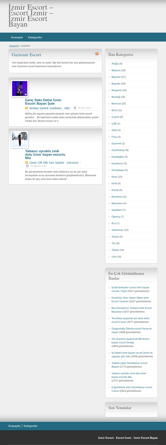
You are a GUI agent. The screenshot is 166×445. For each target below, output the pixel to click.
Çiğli (40, 162)
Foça (51, 162)
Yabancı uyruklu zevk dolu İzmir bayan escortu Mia (45, 154)
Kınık (114, 183)
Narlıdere (117, 210)
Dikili (45, 162)
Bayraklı (116, 83)
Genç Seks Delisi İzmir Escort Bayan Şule (43, 101)
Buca (114, 110)
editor (67, 108)
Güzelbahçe (56, 108)
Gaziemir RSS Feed (97, 53)
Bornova (116, 103)
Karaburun (117, 163)
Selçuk (115, 236)
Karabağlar (118, 156)
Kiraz (114, 176)
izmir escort (72, 162)
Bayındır (116, 77)
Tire (114, 243)
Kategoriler (35, 37)
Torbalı (115, 250)
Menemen (117, 203)
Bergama (34, 108)
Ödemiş (116, 216)
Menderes (117, 196)
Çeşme (33, 162)
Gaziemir (44, 108)
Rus (114, 223)
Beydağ (116, 97)
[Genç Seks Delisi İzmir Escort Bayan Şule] (20, 96)
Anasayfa (17, 37)
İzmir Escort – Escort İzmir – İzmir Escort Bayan (30, 15)
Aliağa (115, 63)
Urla (114, 256)
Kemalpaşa (118, 170)
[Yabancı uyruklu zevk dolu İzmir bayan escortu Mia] (20, 147)
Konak (115, 190)
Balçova (116, 70)
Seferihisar (117, 230)
